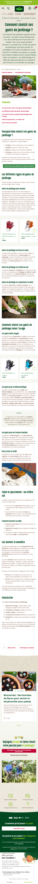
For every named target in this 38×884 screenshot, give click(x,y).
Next (34, 230)
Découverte (11, 647)
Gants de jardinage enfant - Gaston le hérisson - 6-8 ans (28, 235)
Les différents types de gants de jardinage (15, 111)
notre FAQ (20, 843)
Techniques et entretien (23, 72)
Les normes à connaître (9, 122)
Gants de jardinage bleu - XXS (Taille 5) (27, 374)
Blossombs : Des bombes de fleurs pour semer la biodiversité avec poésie (17, 698)
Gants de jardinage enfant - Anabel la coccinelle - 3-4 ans (9, 236)
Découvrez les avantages (19, 755)
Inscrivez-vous (19, 828)
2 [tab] (20, 725)
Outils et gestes (7, 72)
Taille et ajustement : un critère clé (13, 119)
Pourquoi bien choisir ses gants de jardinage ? (17, 108)
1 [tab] (18, 725)
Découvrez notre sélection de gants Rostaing (19, 166)
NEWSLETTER (28, 1)
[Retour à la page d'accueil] (19, 8)
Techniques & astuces (27, 647)
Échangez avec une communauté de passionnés (19, 751)
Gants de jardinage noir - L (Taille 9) (9, 374)
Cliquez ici (13, 848)
